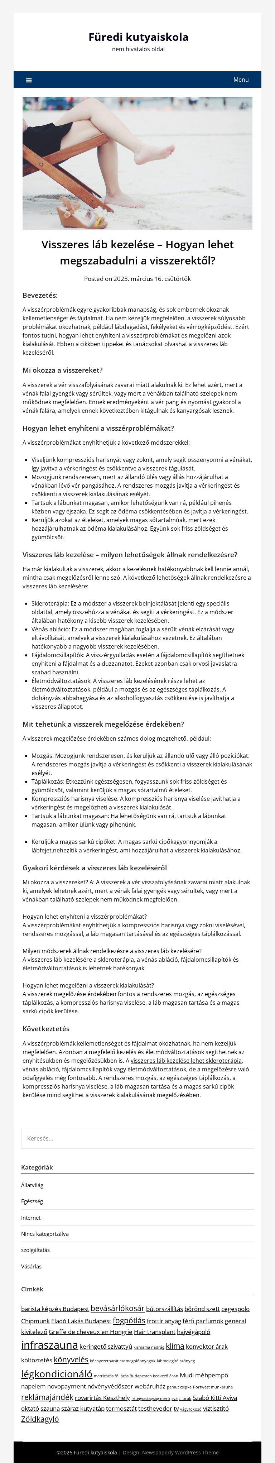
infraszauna (49, 1345)
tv (176, 1408)
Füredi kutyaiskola (138, 36)
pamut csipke (179, 1387)
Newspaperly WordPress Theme (180, 1452)
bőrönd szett (202, 1309)
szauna (50, 1408)
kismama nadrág (149, 1347)
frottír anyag (164, 1321)
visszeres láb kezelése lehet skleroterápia (186, 1061)
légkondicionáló (56, 1373)
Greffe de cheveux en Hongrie (90, 1332)
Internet (30, 1217)
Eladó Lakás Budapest (81, 1321)
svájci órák (181, 1398)
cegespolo (235, 1309)
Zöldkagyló (40, 1419)
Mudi (187, 1375)
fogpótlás (129, 1320)
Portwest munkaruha (213, 1387)
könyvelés (71, 1359)
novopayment (66, 1386)
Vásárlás (31, 1266)
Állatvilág (32, 1185)
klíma (175, 1346)
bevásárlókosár (118, 1308)
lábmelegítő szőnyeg (176, 1360)
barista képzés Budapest (55, 1309)
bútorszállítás (164, 1309)
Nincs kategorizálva (45, 1233)
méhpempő (211, 1375)
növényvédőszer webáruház (126, 1386)
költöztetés (36, 1360)
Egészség (32, 1201)
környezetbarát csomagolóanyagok (122, 1360)
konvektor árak (207, 1346)
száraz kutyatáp (83, 1408)
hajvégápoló (193, 1332)
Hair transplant (154, 1332)
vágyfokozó (191, 1409)
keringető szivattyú (105, 1346)
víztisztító (216, 1408)
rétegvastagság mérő (150, 1398)
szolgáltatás (35, 1249)
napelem (33, 1386)
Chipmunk (35, 1321)
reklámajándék (47, 1397)
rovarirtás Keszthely (102, 1397)
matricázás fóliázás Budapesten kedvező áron (136, 1375)
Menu (241, 79)
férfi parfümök (203, 1321)
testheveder (155, 1408)
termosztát (121, 1408)
